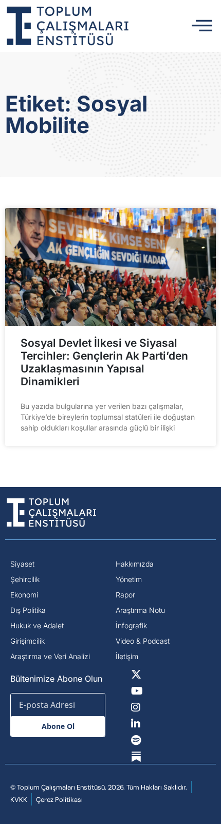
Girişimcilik (27, 640)
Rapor (125, 594)
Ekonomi (24, 594)
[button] (202, 26)
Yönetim (129, 579)
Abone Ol (58, 726)
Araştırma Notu (140, 610)
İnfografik (131, 625)
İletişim (127, 656)
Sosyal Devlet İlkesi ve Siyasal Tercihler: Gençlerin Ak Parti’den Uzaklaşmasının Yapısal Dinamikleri (104, 362)
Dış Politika (28, 610)
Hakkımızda (135, 563)
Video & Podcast (143, 640)
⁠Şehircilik (25, 579)
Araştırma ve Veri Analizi (50, 656)
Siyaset (22, 563)
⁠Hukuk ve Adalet (37, 625)
